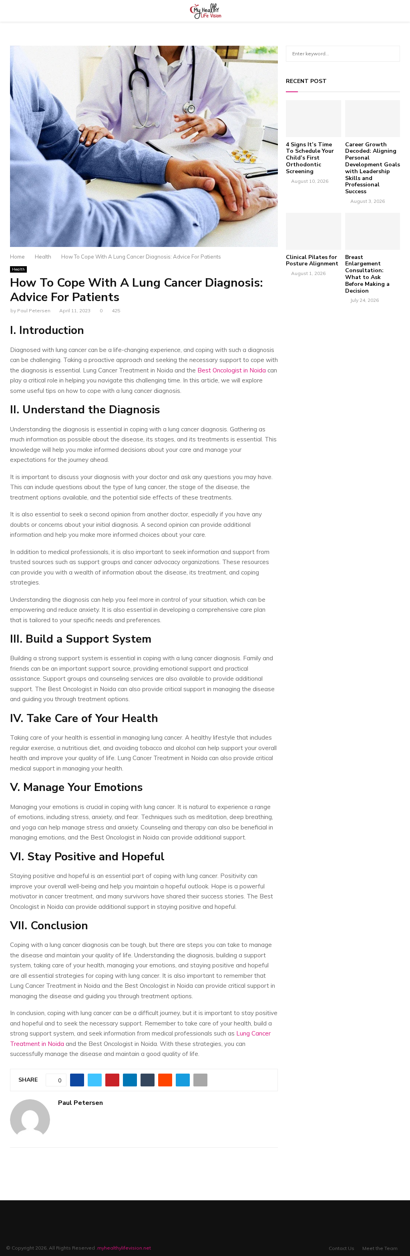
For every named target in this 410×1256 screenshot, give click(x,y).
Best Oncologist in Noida (231, 370)
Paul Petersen (33, 310)
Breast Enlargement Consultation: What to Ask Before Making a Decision (367, 274)
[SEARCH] (392, 54)
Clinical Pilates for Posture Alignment (312, 260)
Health (18, 269)
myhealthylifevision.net (124, 1248)
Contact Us (341, 1248)
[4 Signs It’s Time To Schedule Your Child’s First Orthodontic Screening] (313, 118)
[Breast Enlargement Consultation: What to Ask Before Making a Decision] (372, 231)
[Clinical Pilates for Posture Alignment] (313, 231)
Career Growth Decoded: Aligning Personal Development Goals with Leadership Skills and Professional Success (372, 168)
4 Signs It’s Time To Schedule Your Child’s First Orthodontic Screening (310, 158)
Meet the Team (380, 1248)
